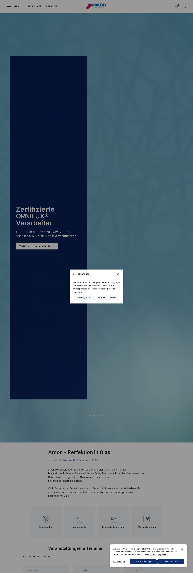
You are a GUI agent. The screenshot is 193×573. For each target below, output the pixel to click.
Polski (113, 297)
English (102, 297)
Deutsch (84, 297)
